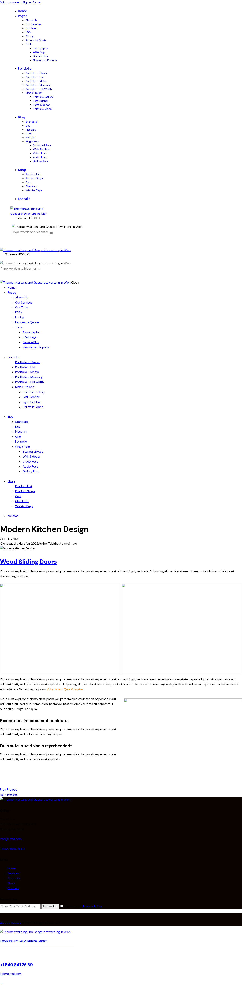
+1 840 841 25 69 (16, 965)
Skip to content (11, 2)
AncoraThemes (10, 923)
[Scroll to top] (2, 982)
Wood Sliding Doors (28, 562)
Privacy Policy (92, 906)
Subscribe (50, 906)
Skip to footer (32, 2)
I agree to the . (83, 906)
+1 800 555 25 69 (12, 849)
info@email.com (11, 839)
